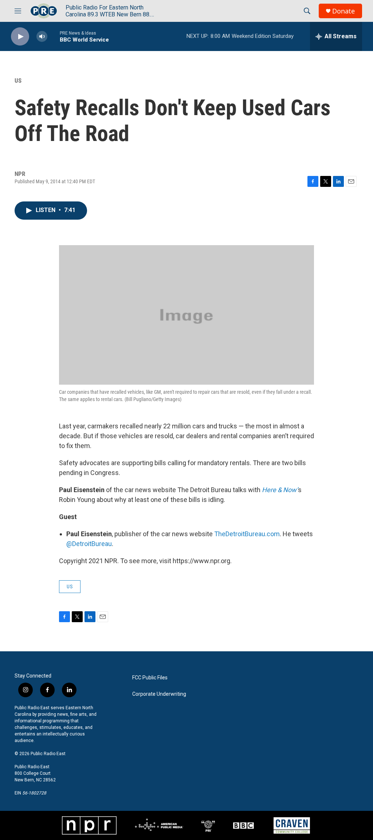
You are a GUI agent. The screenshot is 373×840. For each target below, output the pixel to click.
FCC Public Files (150, 677)
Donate (343, 11)
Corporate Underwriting (159, 694)
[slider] (53, 36)
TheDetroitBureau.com (247, 534)
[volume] (42, 36)
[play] (20, 36)
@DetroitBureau (89, 543)
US (18, 80)
